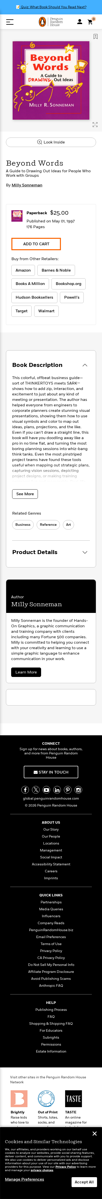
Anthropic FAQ (51, 985)
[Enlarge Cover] (95, 124)
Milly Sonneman (27, 185)
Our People (51, 836)
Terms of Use (51, 944)
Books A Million (30, 283)
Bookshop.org (68, 283)
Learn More (27, 673)
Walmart (46, 311)
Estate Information (51, 1051)
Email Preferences (51, 937)
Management (51, 850)
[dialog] (51, 1163)
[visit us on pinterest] (68, 790)
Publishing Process (51, 1009)
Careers (51, 871)
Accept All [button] (84, 1182)
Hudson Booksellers (34, 297)
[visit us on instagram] (78, 790)
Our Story (51, 829)
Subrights (51, 1037)
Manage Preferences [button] (24, 1179)
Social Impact (51, 857)
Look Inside (54, 142)
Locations (51, 843)
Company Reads (51, 923)
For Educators (51, 1030)
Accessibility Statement (51, 864)
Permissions (51, 1044)
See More (25, 494)
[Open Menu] (10, 22)
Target (21, 311)
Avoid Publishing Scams (51, 978)
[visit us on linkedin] (57, 790)
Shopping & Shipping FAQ (51, 1023)
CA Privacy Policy (51, 957)
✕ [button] (95, 1134)
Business (22, 524)
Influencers (51, 916)
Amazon (23, 270)
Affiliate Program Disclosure (51, 971)
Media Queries (51, 909)
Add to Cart (36, 244)
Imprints (51, 878)
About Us (51, 822)
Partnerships (51, 902)
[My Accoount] (80, 21)
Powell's (71, 297)
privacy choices (42, 1170)
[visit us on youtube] (46, 790)
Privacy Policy (51, 951)
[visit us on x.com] (36, 790)
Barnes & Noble (56, 270)
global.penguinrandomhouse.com (51, 798)
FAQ (51, 1016)
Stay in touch (53, 772)
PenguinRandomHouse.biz (51, 930)
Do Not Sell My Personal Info (51, 964)
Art (68, 524)
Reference (48, 524)
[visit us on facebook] (25, 790)
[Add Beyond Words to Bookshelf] (95, 36)
